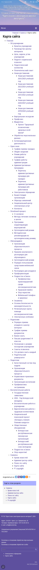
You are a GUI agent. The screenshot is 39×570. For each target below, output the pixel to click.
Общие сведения (21, 152)
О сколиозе (19, 214)
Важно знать (19, 336)
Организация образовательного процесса (22, 246)
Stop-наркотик (24, 292)
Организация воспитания (24, 382)
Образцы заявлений (22, 200)
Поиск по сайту (20, 463)
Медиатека (18, 122)
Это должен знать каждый (25, 352)
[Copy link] (29, 477)
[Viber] (19, 477)
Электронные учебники (24, 317)
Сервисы (23, 33)
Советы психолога (21, 349)
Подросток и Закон (22, 276)
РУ (31, 2)
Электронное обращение (24, 192)
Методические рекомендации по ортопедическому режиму (25, 235)
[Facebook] (21, 477)
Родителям (14, 319)
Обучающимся (16, 241)
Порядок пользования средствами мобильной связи (24, 265)
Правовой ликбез (25, 290)
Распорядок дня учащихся (25, 271)
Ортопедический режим (24, 230)
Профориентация (21, 273)
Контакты (18, 208)
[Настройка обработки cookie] (3, 567)
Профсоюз (18, 119)
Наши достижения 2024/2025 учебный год (25, 78)
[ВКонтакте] (24, 477)
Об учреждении (16, 43)
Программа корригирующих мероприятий (21, 225)
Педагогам (14, 360)
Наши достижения (21, 73)
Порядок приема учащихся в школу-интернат (22, 325)
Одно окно (14, 146)
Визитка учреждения (23, 46)
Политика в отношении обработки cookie (14, 544)
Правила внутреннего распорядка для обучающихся (23, 254)
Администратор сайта (23, 460)
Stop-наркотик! (20, 452)
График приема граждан (24, 149)
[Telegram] (16, 477)
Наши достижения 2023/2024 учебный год (25, 87)
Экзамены (18, 301)
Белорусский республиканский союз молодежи (25, 444)
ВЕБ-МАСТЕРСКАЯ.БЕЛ (32, 563)
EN (36, 2)
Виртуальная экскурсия (24, 116)
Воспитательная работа (20, 390)
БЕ (34, 2)
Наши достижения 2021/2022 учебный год (25, 95)
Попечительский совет (23, 70)
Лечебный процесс (18, 211)
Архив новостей (21, 458)
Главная (15, 33)
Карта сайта (19, 466)
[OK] (27, 477)
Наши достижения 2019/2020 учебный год (25, 111)
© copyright (19, 468)
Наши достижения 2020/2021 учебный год (25, 103)
